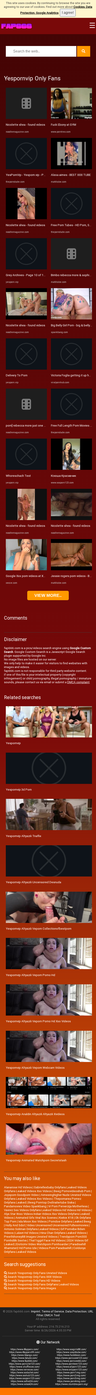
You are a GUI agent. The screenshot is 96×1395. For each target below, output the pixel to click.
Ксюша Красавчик (63, 476)
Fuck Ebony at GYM (63, 125)
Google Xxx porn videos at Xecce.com (31, 576)
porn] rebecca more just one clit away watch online (39, 425)
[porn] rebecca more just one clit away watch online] (26, 419)
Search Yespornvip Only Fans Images (31, 1288)
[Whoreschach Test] (26, 469)
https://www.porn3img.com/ (71, 1378)
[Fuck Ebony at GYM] (71, 118)
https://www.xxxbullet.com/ (24, 1372)
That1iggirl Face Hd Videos (47, 1240)
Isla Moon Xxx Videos (32, 1221)
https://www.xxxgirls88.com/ (71, 1349)
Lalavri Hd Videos (26, 1233)
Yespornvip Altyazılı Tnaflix (23, 836)
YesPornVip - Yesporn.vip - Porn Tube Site (33, 175)
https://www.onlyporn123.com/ (72, 1369)
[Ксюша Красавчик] (71, 469)
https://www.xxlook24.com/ (24, 1384)
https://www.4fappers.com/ (24, 1349)
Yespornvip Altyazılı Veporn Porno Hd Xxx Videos (38, 1021)
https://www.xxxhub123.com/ (24, 1375)
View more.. (48, 595)
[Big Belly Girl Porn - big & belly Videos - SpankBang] (71, 318)
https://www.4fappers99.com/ (24, 1352)
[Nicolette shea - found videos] (26, 118)
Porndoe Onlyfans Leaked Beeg (70, 1221)
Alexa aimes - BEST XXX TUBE (71, 175)
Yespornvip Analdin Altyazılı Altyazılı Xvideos (35, 1114)
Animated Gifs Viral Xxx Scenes (36, 1218)
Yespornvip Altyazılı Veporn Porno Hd (30, 975)
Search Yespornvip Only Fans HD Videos (33, 1281)
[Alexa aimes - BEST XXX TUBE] (71, 168)
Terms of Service (53, 1311)
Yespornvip (13, 743)
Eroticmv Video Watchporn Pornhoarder (42, 1244)
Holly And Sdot (15, 1225)
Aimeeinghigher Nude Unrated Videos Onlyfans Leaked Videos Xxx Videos (47, 1197)
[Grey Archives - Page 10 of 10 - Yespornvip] (26, 268)
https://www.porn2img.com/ (71, 1375)
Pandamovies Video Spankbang (25, 1206)
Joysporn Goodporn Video (21, 1195)
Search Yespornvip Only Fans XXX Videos (34, 1277)
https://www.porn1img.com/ (71, 1372)
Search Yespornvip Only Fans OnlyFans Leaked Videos (43, 1284)
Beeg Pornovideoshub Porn (72, 1191)
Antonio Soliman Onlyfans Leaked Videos (31, 1229)
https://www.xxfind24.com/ (24, 1381)
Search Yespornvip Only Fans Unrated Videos (37, 1273)
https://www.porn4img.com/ (71, 1381)
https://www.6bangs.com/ (24, 1355)
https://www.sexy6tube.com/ (71, 1352)
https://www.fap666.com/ (25, 1361)
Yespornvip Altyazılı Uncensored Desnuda (33, 882)
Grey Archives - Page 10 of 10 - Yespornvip (34, 275)
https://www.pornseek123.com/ (71, 1358)
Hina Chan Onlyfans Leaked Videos (63, 1233)
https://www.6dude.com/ (25, 1358)
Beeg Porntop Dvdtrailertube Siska (51, 1202)
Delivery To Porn (16, 375)
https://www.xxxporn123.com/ (24, 1378)
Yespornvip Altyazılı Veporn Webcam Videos (35, 1068)
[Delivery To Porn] (26, 369)
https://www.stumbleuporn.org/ (71, 1384)
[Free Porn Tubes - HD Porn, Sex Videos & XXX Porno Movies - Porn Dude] (71, 218)
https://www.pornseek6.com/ (71, 1361)
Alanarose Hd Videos (18, 1187)
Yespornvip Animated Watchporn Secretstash (36, 1160)
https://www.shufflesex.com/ (25, 1366)
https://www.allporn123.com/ (71, 1366)
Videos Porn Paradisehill (55, 1248)
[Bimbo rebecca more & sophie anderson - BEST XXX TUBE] (71, 268)
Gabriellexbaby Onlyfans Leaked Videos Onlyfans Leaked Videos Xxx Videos (45, 1189)
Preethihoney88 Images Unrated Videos (30, 1237)
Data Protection (76, 1311)
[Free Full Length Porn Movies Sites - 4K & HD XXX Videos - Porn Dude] (71, 419)
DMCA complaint (78, 682)
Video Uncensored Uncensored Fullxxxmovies (57, 1225)
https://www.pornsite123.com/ (24, 1363)
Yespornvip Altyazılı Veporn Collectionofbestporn (38, 929)
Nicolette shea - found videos (25, 125)
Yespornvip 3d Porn (19, 789)
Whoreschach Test (18, 476)
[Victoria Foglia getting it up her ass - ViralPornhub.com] (71, 369)
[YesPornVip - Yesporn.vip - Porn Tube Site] (26, 168)
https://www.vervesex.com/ (24, 1369)
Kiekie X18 (66, 1218)
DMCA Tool (52, 1315)
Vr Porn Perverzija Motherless (68, 1206)
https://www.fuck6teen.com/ (71, 1355)
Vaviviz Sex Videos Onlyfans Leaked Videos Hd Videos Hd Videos (47, 1210)
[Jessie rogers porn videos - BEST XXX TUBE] (71, 569)
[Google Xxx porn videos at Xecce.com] (26, 569)
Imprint (35, 1311)
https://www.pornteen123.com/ (71, 1363)
